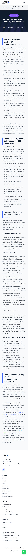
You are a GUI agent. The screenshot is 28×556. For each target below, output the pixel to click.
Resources (5, 486)
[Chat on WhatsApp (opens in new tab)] (24, 552)
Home (3, 7)
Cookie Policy (17, 550)
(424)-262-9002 (6, 459)
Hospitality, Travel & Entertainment (11, 540)
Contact (4, 481)
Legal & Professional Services (9, 537)
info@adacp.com (6, 461)
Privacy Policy (10, 550)
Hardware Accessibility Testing (10, 514)
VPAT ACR (4, 509)
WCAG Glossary (6, 491)
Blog (7, 7)
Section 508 (5, 506)
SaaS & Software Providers (8, 532)
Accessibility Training (7, 512)
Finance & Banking (7, 522)
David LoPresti (10, 27)
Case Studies (5, 488)
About (3, 478)
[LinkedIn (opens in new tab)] (3, 469)
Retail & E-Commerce (7, 530)
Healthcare (5, 525)
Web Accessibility (6, 504)
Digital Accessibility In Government (11, 535)
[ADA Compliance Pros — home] (5, 2)
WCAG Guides (5, 493)
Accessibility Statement (8, 496)
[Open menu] (24, 2)
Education (4, 527)
